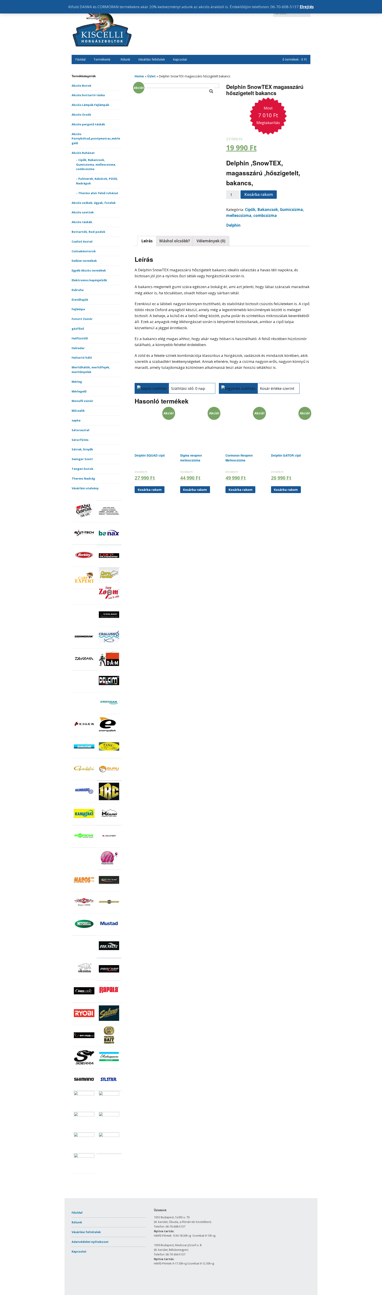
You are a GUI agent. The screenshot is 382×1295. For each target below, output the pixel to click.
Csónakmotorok (84, 251)
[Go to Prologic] (84, 1000)
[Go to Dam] (109, 668)
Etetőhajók (80, 300)
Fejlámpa (78, 309)
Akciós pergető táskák (88, 124)
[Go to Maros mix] (84, 889)
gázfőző (78, 329)
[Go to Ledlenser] (109, 845)
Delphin (233, 225)
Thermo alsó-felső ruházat (98, 193)
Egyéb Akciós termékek (89, 270)
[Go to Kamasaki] (84, 822)
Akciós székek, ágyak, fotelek (94, 203)
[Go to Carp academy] (109, 565)
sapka (76, 420)
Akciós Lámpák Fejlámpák (90, 105)
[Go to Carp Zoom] (109, 602)
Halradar (78, 348)
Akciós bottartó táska (88, 95)
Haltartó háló (82, 358)
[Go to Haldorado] (84, 800)
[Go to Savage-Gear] (84, 1044)
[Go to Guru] (109, 778)
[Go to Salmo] (109, 1022)
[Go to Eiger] (84, 734)
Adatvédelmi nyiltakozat (90, 1242)
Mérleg (77, 382)
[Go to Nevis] (109, 955)
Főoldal (80, 59)
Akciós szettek (83, 212)
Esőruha (78, 290)
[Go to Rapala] (109, 1000)
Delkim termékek (84, 261)
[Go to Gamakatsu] (84, 778)
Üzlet (151, 76)
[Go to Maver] (109, 889)
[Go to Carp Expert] (84, 587)
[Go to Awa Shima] (109, 520)
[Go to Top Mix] (84, 1115)
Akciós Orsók (81, 115)
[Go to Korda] (84, 845)
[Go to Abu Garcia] (84, 520)
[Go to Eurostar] (84, 755)
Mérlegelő (79, 391)
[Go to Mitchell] (84, 933)
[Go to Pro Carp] (109, 978)
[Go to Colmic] (109, 624)
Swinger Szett (82, 459)
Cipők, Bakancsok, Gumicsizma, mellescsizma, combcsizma (96, 164)
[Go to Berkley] (84, 564)
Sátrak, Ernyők (82, 449)
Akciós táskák (82, 222)
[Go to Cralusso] (109, 646)
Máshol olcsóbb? (174, 240)
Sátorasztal (80, 430)
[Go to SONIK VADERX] (84, 1094)
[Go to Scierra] (84, 1066)
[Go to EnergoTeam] (109, 734)
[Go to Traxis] (109, 1136)
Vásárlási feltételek (151, 59)
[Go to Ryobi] (84, 1022)
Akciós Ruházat (83, 153)
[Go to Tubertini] (84, 1157)
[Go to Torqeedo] (109, 1115)
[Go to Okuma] (84, 977)
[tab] (147, 241)
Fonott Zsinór (82, 319)
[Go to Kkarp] (109, 822)
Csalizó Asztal (82, 241)
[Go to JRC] (109, 801)
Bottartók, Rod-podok (88, 232)
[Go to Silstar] (109, 1088)
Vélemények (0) (211, 240)
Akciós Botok (81, 86)
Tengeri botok (82, 469)
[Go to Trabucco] (84, 1136)
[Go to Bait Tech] (84, 542)
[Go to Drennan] (109, 712)
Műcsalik (78, 411)
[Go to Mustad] (109, 933)
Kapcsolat (180, 59)
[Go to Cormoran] (84, 646)
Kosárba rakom (258, 194)
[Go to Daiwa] (84, 668)
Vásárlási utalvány (85, 488)
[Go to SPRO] (109, 1094)
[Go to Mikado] (84, 911)
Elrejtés (307, 6)
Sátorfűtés (80, 440)
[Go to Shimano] (84, 1088)
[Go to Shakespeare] (109, 1066)
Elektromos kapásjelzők (89, 280)
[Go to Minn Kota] (109, 911)
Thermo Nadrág (83, 478)
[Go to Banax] (109, 542)
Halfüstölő (80, 338)
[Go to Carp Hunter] (109, 580)
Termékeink (102, 59)
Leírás (147, 240)
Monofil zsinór (82, 401)
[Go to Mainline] (109, 867)
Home (139, 76)
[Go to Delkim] (109, 690)
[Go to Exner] (109, 755)
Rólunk (125, 59)
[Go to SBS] (109, 1044)
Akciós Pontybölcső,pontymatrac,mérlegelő (96, 138)
